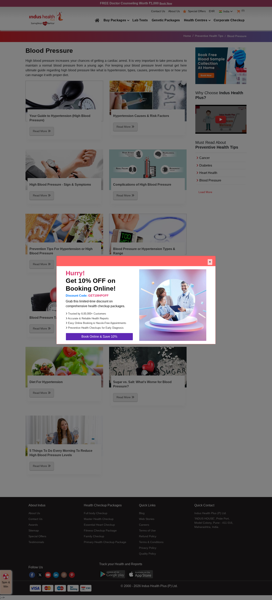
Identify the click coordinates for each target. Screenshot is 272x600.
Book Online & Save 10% (99, 336)
